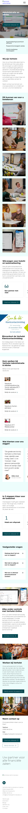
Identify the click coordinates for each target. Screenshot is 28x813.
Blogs (4, 802)
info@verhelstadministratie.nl (12, 734)
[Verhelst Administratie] (6, 2)
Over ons (5, 806)
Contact (5, 808)
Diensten (5, 801)
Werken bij (5, 804)
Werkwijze (5, 799)
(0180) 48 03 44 (7, 729)
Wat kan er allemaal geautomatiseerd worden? (11, 574)
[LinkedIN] (4, 782)
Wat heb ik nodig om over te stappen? (12, 564)
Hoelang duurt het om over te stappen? (12, 554)
